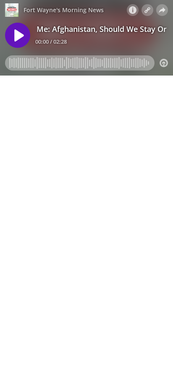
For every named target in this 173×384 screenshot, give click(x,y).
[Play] (17, 35)
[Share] (162, 10)
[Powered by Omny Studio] (164, 63)
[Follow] (147, 10)
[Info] (133, 10)
